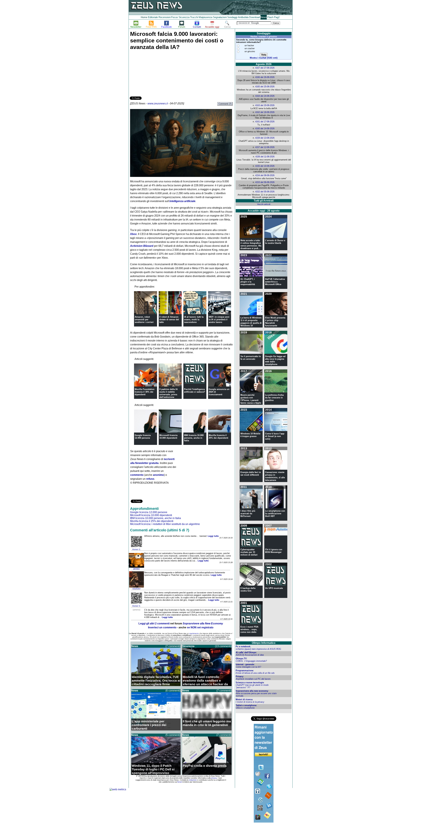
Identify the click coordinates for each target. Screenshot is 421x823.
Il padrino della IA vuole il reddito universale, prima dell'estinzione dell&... (168, 394)
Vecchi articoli (263, 204)
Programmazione (244, 670)
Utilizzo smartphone (245, 708)
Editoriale (153, 17)
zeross (136, 569)
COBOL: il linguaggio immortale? (251, 661)
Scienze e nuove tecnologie (250, 682)
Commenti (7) (225, 104)
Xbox (133, 234)
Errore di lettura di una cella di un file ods (255, 673)
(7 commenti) (173, 646)
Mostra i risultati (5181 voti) (263, 58)
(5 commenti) (173, 735)
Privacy (239, 676)
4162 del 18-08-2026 (264, 112)
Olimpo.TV (241, 658)
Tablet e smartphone (246, 705)
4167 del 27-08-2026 (264, 68)
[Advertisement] (154, 72)
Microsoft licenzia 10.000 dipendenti (168, 436)
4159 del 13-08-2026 (264, 138)
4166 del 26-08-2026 (264, 77)
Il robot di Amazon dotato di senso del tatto (169, 319)
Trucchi (194, 17)
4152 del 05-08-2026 (264, 191)
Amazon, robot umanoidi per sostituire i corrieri (144, 319)
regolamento (194, 633)
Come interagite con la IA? (248, 667)
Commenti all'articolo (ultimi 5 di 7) (159, 530)
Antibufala (243, 17)
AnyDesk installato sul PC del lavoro (253, 679)
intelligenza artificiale (182, 201)
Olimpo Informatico (263, 642)
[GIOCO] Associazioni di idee (250, 655)
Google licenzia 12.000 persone (143, 436)
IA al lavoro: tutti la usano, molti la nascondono (193, 319)
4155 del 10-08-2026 (264, 166)
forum (179, 782)
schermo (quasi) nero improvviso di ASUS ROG (258, 649)
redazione (193, 780)
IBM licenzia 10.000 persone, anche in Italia (194, 438)
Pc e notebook (243, 646)
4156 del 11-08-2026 (264, 156)
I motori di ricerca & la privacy (250, 702)
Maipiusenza (205, 17)
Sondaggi (232, 17)
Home (144, 17)
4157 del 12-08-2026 (264, 147)
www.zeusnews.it (158, 103)
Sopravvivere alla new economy (252, 691)
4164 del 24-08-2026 (264, 96)
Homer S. (136, 549)
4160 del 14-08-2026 (264, 128)
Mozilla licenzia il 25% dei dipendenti (218, 436)
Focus (174, 17)
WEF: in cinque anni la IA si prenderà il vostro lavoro (219, 319)
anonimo (158, 474)
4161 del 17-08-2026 (264, 121)
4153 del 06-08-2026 (264, 182)
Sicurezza (184, 17)
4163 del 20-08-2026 (264, 105)
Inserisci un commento (162, 627)
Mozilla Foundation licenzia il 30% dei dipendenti (144, 392)
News (263, 17)
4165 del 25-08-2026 (264, 86)
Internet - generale (245, 664)
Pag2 (277, 17)
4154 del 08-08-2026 (264, 175)
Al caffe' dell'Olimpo (246, 652)
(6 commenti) (173, 690)
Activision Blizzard (141, 245)
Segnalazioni (220, 17)
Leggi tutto (213, 536)
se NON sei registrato (200, 627)
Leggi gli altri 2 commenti (154, 623)
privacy (214, 778)
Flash (270, 17)
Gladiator (136, 589)
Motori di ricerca (244, 699)
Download (254, 17)
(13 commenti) (223, 646)
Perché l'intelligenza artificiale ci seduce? (194, 390)
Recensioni (165, 17)
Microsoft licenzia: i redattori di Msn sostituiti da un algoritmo (165, 524)
